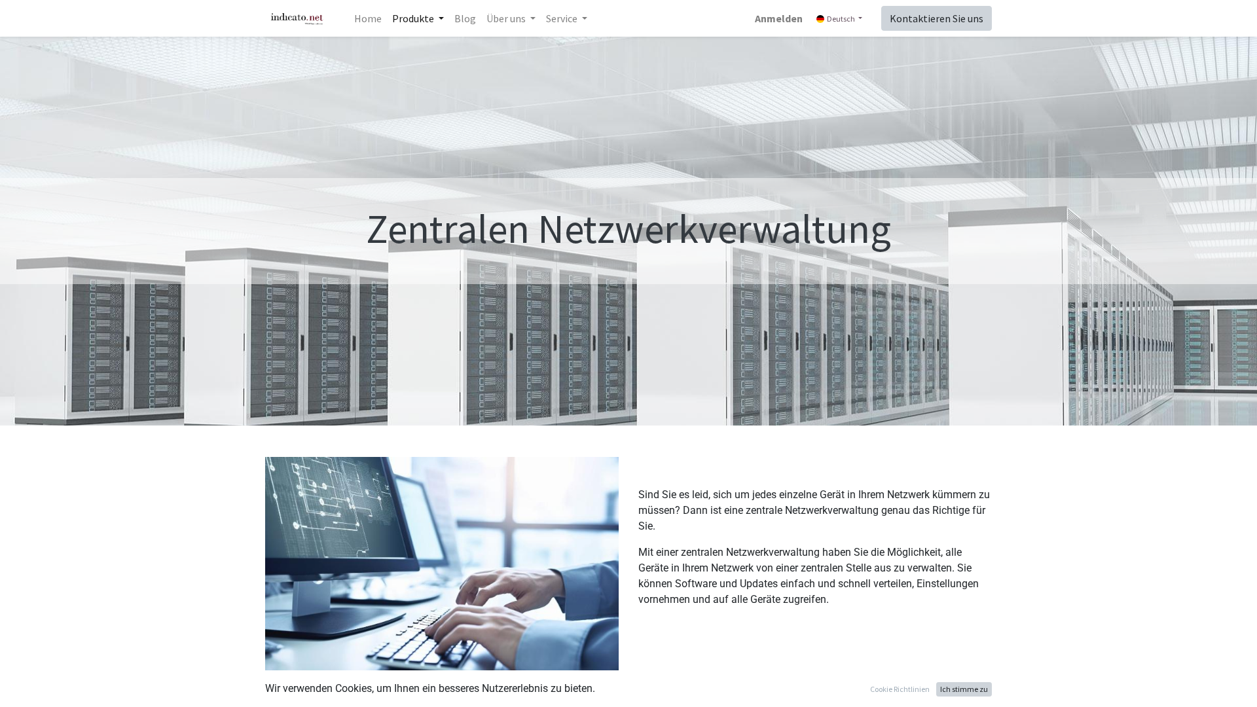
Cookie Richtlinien (900, 689)
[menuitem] (368, 18)
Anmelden (779, 18)
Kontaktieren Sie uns (936, 18)
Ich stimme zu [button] (964, 689)
